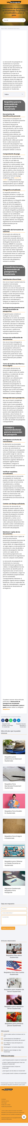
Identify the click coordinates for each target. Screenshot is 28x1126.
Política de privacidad (6, 1106)
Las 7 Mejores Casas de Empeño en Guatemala (13, 1043)
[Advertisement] (14, 46)
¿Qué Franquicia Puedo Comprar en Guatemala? (11, 1067)
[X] (7, 720)
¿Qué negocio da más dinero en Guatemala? (13, 1071)
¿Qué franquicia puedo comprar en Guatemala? (14, 1060)
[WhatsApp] (10, 720)
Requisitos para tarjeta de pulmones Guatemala (12, 1112)
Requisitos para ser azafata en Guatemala (11, 1114)
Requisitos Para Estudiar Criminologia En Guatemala (7, 725)
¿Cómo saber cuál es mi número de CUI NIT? (14, 1035)
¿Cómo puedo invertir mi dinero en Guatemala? (14, 1073)
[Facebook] (3, 720)
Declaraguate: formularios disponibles (14, 1047)
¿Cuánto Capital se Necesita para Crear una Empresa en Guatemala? (13, 1063)
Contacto (3, 1099)
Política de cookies (5, 1104)
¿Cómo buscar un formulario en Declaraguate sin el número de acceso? (14, 1039)
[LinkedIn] (14, 720)
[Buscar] (22, 19)
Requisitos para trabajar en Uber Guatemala (12, 1051)
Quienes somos (5, 1101)
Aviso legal (4, 1103)
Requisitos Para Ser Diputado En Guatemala (21, 725)
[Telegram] (18, 720)
